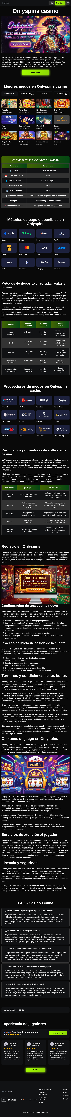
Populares (8, 93)
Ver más (35, 1069)
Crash (43, 93)
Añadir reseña (58, 1033)
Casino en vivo (25, 93)
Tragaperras (60, 93)
